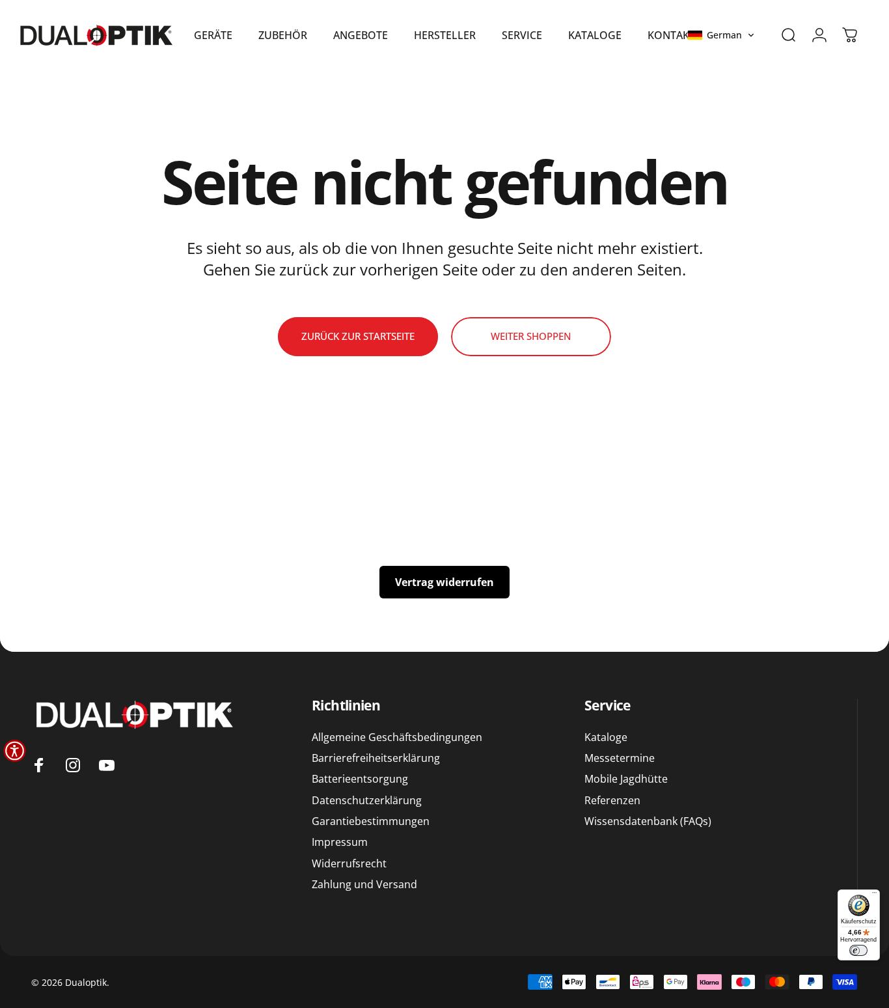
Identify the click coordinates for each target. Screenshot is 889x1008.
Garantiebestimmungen (371, 821)
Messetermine (619, 757)
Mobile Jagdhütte (626, 778)
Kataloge (605, 737)
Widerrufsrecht (349, 863)
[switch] (858, 950)
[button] (721, 35)
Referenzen (612, 800)
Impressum (340, 841)
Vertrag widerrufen (444, 582)
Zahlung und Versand (364, 884)
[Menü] (874, 895)
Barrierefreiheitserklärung (376, 757)
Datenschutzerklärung (367, 800)
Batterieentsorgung (360, 778)
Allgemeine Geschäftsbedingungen (397, 737)
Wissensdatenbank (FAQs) (647, 821)
